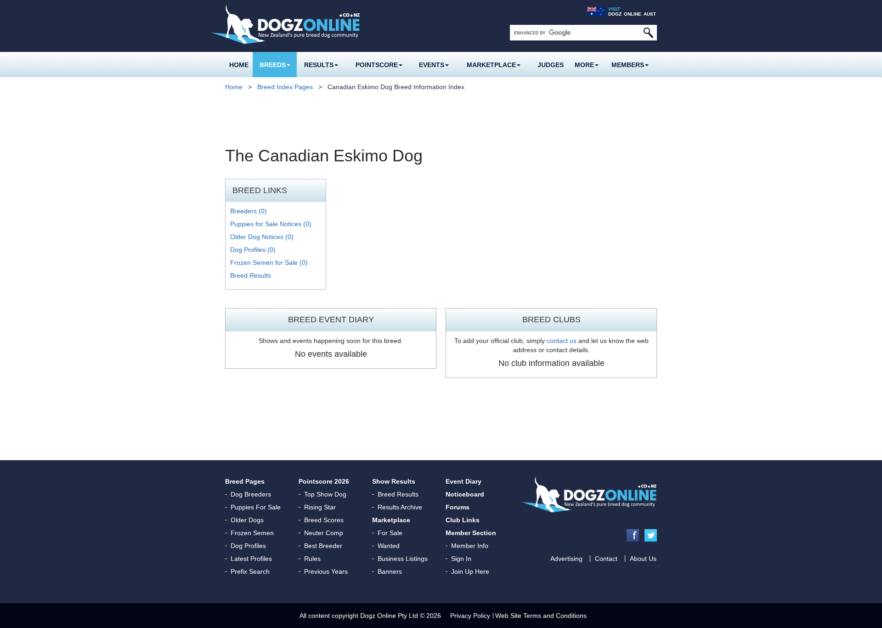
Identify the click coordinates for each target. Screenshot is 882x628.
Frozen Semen (252, 533)
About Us (643, 558)
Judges (550, 65)
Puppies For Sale (256, 507)
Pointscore (377, 65)
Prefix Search (250, 571)
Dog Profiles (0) (253, 249)
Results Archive (400, 507)
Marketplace (491, 65)
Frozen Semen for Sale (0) (269, 262)
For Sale (390, 533)
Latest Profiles (251, 558)
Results (319, 65)
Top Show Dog (325, 494)
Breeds (273, 65)
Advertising (566, 558)
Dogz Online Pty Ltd (389, 615)
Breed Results (250, 275)
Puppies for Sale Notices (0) (270, 224)
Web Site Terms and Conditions (541, 615)
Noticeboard (465, 494)
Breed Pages (245, 481)
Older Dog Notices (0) (262, 236)
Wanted (389, 545)
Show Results (393, 481)
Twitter (651, 535)
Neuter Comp (323, 533)
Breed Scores (324, 520)
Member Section (471, 533)
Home (239, 65)
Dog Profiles (248, 545)
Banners (390, 571)
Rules (312, 558)
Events (431, 65)
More (584, 65)
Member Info (469, 545)
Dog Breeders (251, 494)
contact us (562, 340)
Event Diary (463, 481)
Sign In (461, 558)
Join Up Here (470, 571)
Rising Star (320, 507)
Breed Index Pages (285, 87)
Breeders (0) (248, 211)
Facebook (633, 535)
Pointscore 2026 (324, 481)
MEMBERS (627, 65)
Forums (457, 507)
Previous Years (326, 571)
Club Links (463, 520)
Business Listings (403, 558)
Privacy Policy (470, 615)
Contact (606, 558)
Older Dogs (247, 520)
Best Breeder (323, 545)
